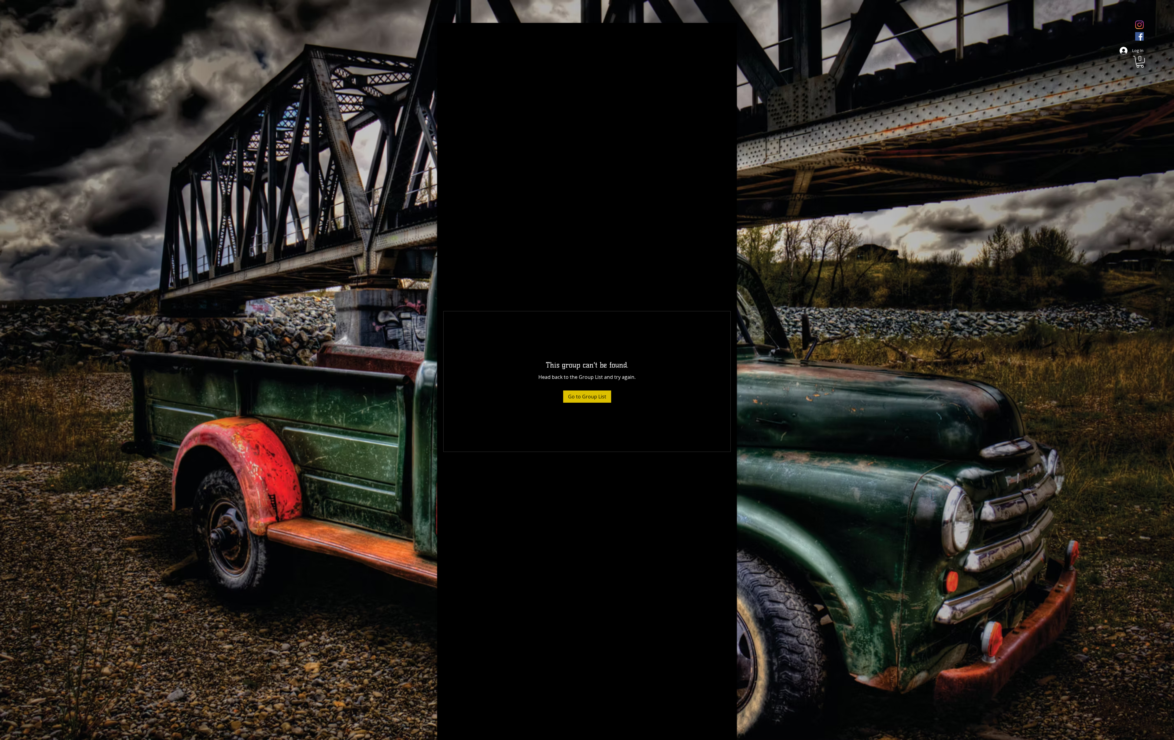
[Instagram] (1139, 24)
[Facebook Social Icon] (1139, 36)
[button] (1140, 62)
